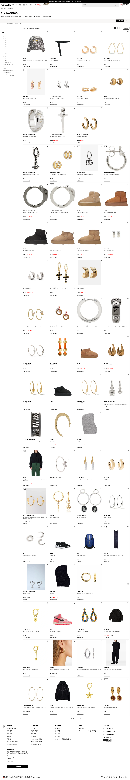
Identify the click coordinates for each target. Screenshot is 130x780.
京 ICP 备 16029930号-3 (26, 776)
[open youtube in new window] (116, 777)
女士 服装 (4, 38)
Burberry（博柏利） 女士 (8, 64)
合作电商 (33, 733)
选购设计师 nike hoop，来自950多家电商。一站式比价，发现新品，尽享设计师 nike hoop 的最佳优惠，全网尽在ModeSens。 (26, 16)
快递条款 (9, 744)
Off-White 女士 (5, 68)
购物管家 (9, 731)
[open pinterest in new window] (102, 777)
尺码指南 (9, 739)
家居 (27, 5)
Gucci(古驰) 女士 (6, 59)
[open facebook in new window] (109, 777)
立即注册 (18, 766)
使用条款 (57, 728)
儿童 (24, 5)
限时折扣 (39, 5)
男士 (17, 5)
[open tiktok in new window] (124, 777)
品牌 (31, 5)
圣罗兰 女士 (5, 66)
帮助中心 (9, 736)
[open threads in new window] (121, 777)
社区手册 (57, 736)
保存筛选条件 (120, 20)
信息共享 (57, 731)
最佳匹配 (126, 28)
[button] (120, 21)
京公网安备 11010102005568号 (12, 777)
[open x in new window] (104, 777)
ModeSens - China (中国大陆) (87, 731)
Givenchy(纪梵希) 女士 (7, 62)
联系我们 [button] (9, 741)
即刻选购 (70, 1)
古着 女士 (4, 53)
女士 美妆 (4, 46)
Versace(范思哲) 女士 (7, 72)
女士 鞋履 (4, 40)
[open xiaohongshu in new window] (119, 777)
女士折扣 (4, 48)
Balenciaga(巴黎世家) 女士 (8, 70)
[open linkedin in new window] (126, 777)
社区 (35, 5)
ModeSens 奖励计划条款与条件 (64, 739)
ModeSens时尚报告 (36, 739)
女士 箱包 (4, 42)
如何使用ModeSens (36, 744)
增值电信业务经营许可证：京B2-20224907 (30, 777)
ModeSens (82, 728)
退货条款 (15, 744)
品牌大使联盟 (34, 731)
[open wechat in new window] (114, 777)
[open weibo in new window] (111, 777)
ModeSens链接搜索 (36, 741)
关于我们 (33, 728)
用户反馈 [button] (15, 741)
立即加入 (125, 5)
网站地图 (33, 736)
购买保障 (9, 733)
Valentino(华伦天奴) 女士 (7, 74)
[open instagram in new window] (107, 777)
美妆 (20, 5)
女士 (13, 5)
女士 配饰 (4, 44)
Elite (44, 5)
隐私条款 (57, 733)
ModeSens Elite (11, 728)
